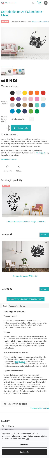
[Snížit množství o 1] (9, 129)
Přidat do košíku (22, 128)
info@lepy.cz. (20, 362)
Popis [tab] (5, 306)
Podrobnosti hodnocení (40, 22)
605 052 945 (9, 429)
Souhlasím (24, 452)
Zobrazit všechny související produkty (25, 299)
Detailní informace (7, 160)
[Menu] (45, 3)
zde (27, 438)
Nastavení (24, 445)
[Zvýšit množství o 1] (9, 126)
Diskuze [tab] (23, 306)
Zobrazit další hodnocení (40, 408)
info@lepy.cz (40, 153)
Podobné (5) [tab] (13, 306)
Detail (44, 235)
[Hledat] (33, 3)
